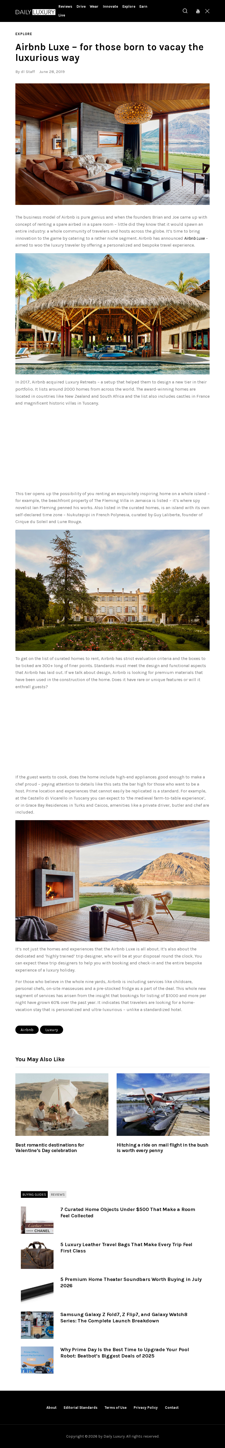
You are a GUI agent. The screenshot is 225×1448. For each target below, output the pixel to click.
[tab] (34, 1195)
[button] (112, 144)
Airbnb (27, 1029)
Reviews (58, 1194)
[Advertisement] (112, 449)
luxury (51, 1029)
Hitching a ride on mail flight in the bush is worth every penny (163, 1147)
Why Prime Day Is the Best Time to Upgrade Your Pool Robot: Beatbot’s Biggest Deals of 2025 (124, 1353)
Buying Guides (34, 1194)
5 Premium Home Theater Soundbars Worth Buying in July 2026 (130, 1282)
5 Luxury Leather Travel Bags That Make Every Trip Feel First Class (126, 1247)
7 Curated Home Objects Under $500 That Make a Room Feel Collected (127, 1212)
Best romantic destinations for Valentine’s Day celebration (49, 1147)
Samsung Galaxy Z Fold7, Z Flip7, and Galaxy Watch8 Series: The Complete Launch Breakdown (123, 1317)
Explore (23, 34)
